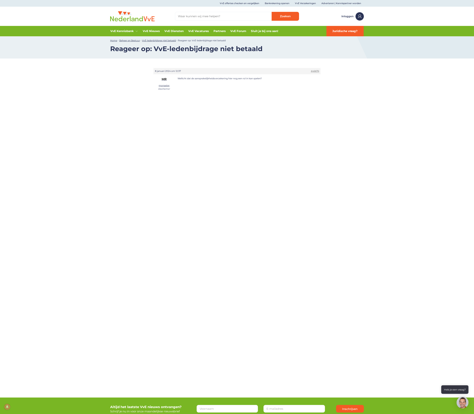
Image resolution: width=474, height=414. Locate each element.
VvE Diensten (174, 31)
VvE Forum (238, 31)
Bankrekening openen (277, 3)
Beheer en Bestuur (129, 40)
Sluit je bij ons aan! (264, 31)
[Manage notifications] (7, 407)
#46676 (315, 71)
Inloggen (347, 16)
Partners (219, 31)
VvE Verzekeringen (305, 3)
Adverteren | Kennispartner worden (341, 3)
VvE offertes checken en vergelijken (239, 3)
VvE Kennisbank (122, 31)
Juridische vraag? (345, 31)
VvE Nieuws (151, 31)
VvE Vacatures (198, 31)
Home (113, 40)
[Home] (132, 16)
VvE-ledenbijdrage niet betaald (159, 40)
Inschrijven (350, 409)
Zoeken (285, 16)
